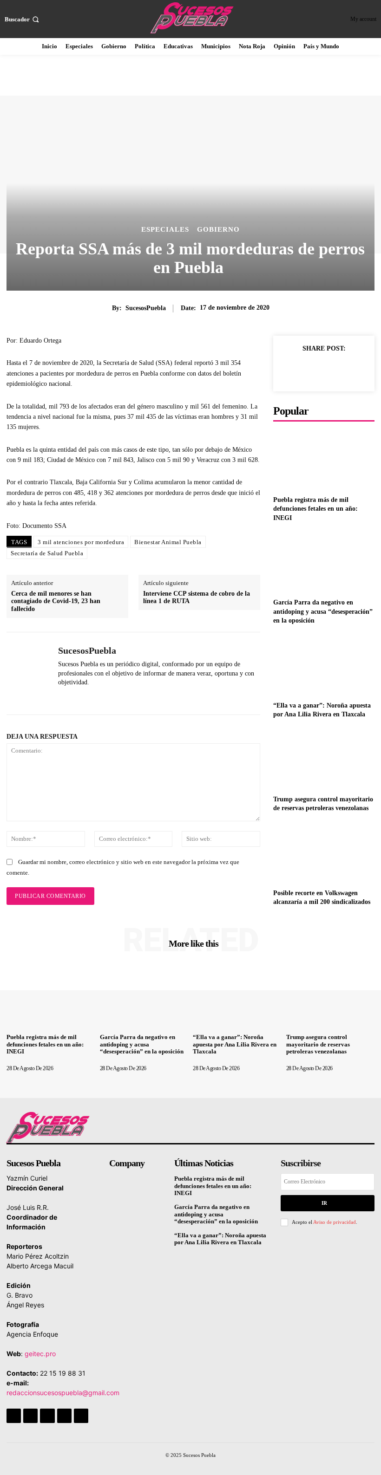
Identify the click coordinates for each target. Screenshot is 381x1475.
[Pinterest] (331, 369)
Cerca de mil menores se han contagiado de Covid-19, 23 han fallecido (55, 601)
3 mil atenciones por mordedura (81, 542)
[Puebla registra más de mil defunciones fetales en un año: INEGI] (323, 459)
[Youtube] (81, 1416)
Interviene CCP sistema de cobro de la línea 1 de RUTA (196, 597)
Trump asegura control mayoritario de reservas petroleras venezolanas (318, 1044)
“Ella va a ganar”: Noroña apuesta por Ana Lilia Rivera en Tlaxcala (234, 1044)
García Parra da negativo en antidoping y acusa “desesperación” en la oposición (323, 611)
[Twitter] (310, 369)
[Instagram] (30, 1416)
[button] (23, 19)
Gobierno (218, 229)
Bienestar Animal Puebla (168, 542)
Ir (324, 1203)
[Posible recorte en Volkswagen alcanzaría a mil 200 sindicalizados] (323, 852)
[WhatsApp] (61, 697)
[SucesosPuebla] (29, 673)
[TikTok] (47, 1416)
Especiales (165, 229)
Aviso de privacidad (334, 1222)
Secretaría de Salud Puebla (47, 553)
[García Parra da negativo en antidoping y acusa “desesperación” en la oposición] (323, 562)
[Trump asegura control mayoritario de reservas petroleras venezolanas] (323, 758)
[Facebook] (289, 369)
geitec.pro (40, 1354)
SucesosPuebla (145, 308)
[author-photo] (33, 1061)
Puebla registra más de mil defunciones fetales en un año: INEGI (315, 508)
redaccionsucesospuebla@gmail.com (63, 1393)
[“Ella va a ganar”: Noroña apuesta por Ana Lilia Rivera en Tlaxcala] (323, 665)
